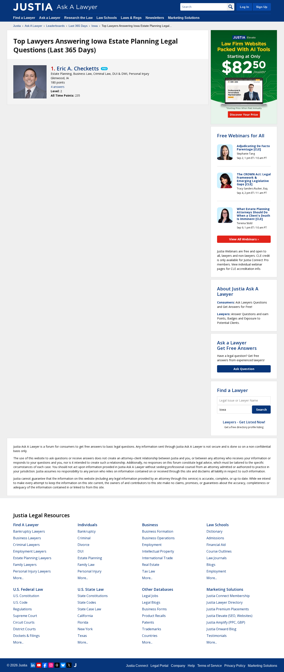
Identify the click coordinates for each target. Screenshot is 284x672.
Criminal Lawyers (26, 544)
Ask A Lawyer (33, 25)
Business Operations (158, 538)
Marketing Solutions (184, 18)
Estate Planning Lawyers (32, 558)
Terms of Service (209, 665)
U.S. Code (20, 602)
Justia (17, 25)
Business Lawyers (27, 538)
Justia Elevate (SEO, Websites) (229, 615)
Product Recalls (154, 615)
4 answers (57, 87)
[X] (69, 665)
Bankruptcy (87, 531)
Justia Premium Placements (227, 609)
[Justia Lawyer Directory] (75, 665)
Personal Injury (89, 571)
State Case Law (89, 609)
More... (18, 578)
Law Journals (216, 558)
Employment (152, 544)
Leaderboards (55, 25)
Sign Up (261, 7)
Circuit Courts (24, 622)
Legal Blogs (151, 602)
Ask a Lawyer (50, 18)
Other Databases (157, 589)
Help (191, 665)
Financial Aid (216, 544)
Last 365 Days (78, 25)
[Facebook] (44, 665)
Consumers (225, 302)
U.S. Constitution (26, 595)
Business (150, 524)
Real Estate (150, 564)
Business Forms (154, 609)
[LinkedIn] (32, 665)
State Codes (87, 602)
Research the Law (78, 18)
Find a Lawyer (24, 18)
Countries (149, 635)
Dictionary (214, 531)
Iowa (94, 25)
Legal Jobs (150, 595)
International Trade (157, 558)
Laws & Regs (131, 18)
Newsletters (155, 18)
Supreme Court (25, 615)
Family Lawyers (25, 564)
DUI (81, 551)
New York (85, 629)
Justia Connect (137, 665)
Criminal (84, 538)
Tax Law (148, 571)
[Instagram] (50, 665)
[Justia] (33, 7)
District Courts (24, 629)
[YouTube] (38, 665)
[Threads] (56, 665)
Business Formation (157, 531)
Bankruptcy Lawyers (29, 531)
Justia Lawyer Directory (224, 602)
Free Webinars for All (240, 135)
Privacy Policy (234, 665)
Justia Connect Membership (228, 595)
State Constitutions (93, 595)
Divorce (83, 544)
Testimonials (216, 635)
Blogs (210, 564)
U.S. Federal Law (28, 589)
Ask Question (243, 369)
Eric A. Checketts (78, 68)
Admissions (215, 538)
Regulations (22, 609)
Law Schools (106, 18)
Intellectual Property (158, 551)
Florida (83, 622)
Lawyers (223, 314)
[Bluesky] (63, 665)
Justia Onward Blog (221, 629)
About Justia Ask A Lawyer (237, 291)
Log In (244, 7)
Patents (148, 622)
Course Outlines (219, 551)
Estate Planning (90, 558)
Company (178, 665)
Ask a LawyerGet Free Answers (237, 345)
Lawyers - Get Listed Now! (244, 422)
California (85, 615)
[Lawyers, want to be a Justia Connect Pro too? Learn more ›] (104, 68)
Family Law (86, 564)
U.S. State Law (91, 589)
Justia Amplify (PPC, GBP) (225, 622)
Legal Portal (159, 665)
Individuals (87, 524)
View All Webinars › (244, 239)
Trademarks (151, 629)
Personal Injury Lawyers (32, 571)
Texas (82, 635)
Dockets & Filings (26, 635)
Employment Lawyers (29, 551)
